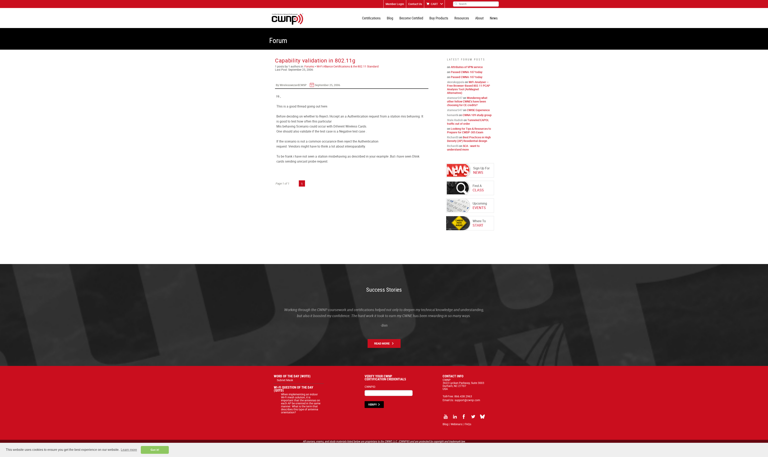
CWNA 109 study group (477, 115)
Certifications (371, 18)
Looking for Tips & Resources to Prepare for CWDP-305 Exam (469, 130)
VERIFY (372, 404)
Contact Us (415, 4)
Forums (309, 66)
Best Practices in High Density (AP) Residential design (469, 139)
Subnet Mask (285, 380)
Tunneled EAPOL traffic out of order (468, 122)
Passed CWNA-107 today (466, 72)
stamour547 (454, 98)
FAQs (468, 424)
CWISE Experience (478, 110)
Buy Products (438, 18)
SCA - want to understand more (463, 147)
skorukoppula (455, 82)
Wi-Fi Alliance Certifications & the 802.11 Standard (348, 66)
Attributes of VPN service (467, 67)
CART (434, 4)
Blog (390, 18)
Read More (382, 343)
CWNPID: (370, 387)
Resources (461, 18)
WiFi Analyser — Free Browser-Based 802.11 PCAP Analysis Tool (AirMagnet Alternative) (468, 87)
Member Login (395, 4)
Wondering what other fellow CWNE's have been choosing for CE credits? (467, 101)
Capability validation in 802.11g (315, 60)
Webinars (456, 424)
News (494, 18)
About (479, 18)
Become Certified (411, 18)
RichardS (452, 137)
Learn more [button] (129, 449)
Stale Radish (455, 120)
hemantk (452, 115)
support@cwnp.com (467, 400)
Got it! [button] (155, 449)
